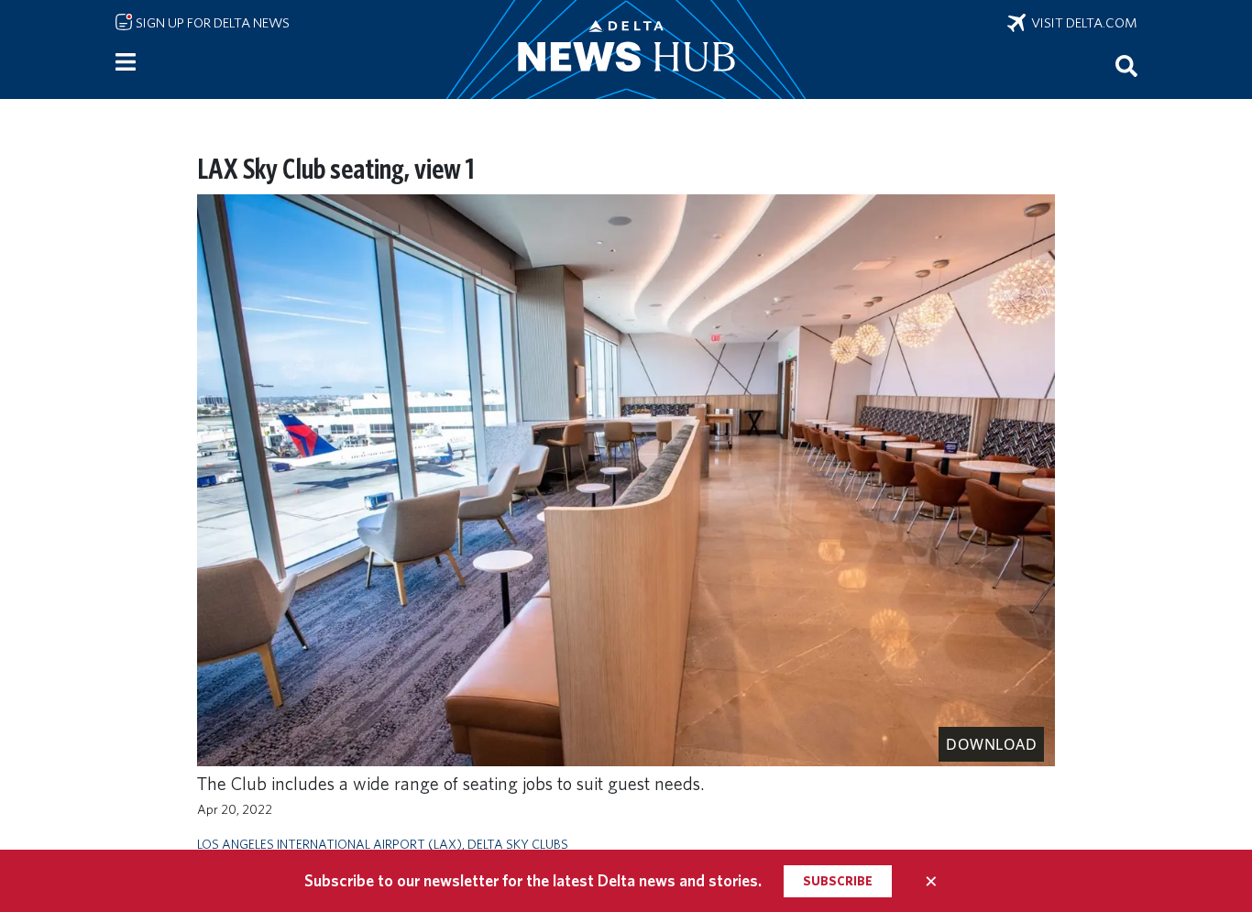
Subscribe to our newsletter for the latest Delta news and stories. (533, 880)
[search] (1126, 65)
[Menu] (125, 62)
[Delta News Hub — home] (626, 49)
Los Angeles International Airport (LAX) (329, 844)
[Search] (1126, 65)
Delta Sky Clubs (517, 844)
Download (991, 744)
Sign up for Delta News (211, 23)
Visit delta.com (1081, 23)
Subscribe (838, 881)
